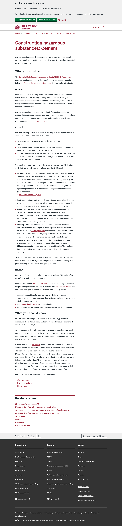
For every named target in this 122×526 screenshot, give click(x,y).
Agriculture (18, 475)
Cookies (33, 513)
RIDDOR (49, 457)
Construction (38, 33)
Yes (32, 436)
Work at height (51, 488)
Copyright (25, 513)
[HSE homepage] (26, 27)
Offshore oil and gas (22, 493)
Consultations (95, 513)
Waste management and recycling (26, 484)
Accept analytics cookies (26, 20)
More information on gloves (30, 195)
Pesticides (19, 461)
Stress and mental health (55, 479)
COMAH (49, 493)
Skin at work (22, 386)
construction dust (41, 121)
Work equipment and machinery (57, 475)
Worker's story (23, 380)
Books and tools (83, 487)
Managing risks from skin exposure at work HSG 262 (36, 407)
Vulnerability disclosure (81, 513)
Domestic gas (20, 466)
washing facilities (38, 231)
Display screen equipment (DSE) (57, 466)
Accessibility (48, 513)
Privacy (39, 513)
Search (17, 513)
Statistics (81, 470)
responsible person (63, 287)
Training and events (84, 491)
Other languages (20, 516)
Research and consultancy (87, 500)
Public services (20, 470)
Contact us (81, 466)
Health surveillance (22, 425)
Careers (80, 475)
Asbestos (50, 470)
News (80, 457)
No (39, 436)
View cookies (62, 20)
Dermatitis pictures (24, 383)
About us (81, 452)
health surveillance (40, 283)
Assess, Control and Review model (37, 83)
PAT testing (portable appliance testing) (60, 484)
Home (17, 33)
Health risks (50, 33)
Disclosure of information (63, 513)
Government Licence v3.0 (54, 521)
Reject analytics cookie (47, 20)
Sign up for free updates (86, 461)
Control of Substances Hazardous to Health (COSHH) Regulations (45, 77)
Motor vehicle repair (22, 488)
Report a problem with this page (94, 436)
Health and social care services (25, 457)
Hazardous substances (66, 33)
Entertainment (19, 479)
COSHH (18, 419)
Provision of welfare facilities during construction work (37, 413)
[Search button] (104, 27)
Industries (26, 33)
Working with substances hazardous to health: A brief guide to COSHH (43, 410)
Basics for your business (55, 452)
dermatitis (36, 345)
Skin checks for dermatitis (28, 404)
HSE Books (19, 422)
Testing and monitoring (85, 496)
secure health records (30, 304)
